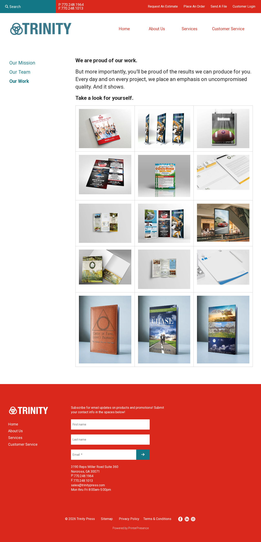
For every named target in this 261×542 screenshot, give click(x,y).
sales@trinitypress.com (88, 485)
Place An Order (194, 6)
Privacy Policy (129, 519)
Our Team (19, 72)
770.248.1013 (72, 8)
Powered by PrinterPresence (131, 528)
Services (189, 28)
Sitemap (107, 519)
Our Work (19, 81)
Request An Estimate (163, 6)
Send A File (219, 6)
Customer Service (228, 28)
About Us (157, 28)
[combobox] (28, 6)
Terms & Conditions (157, 519)
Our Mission (22, 63)
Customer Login (244, 6)
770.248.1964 (73, 4)
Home (124, 28)
